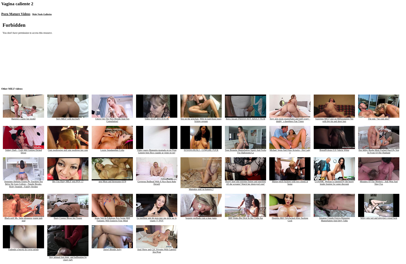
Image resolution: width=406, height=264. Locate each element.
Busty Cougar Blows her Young (68, 218)
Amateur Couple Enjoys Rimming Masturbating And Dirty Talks (334, 219)
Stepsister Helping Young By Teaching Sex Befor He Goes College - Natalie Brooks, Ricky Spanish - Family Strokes (23, 184)
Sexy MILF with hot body (68, 119)
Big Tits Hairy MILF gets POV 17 (67, 181)
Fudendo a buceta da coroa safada (23, 249)
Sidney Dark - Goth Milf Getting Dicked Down (23, 151)
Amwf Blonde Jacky (112, 249)
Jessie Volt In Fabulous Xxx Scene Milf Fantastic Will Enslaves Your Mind (112, 219)
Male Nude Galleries (42, 14)
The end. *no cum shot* (379, 119)
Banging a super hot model (23, 119)
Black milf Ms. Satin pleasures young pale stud (24, 219)
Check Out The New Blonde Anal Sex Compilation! (112, 120)
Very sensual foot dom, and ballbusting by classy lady (68, 258)
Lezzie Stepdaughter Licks (112, 150)
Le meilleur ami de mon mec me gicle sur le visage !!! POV (157, 219)
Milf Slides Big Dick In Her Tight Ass (245, 218)
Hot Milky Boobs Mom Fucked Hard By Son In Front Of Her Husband (379, 151)
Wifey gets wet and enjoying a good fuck (378, 218)
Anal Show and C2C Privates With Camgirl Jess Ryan (156, 250)
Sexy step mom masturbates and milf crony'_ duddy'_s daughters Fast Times (290, 120)
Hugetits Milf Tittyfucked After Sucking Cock (290, 219)
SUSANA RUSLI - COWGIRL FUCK (201, 150)
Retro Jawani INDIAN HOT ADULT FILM (245, 119)
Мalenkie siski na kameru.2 (201, 189)
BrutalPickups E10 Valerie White (334, 150)
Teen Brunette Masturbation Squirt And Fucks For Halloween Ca (245, 151)
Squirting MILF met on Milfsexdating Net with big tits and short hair (334, 120)
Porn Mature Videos (15, 14)
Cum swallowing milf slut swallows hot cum (68, 150)
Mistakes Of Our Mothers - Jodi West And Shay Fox (379, 182)
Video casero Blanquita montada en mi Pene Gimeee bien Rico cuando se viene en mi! (157, 151)
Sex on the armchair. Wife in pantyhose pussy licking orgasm (201, 120)
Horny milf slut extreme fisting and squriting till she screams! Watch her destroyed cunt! (245, 182)
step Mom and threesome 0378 (112, 181)
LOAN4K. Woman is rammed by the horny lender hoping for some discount (334, 182)
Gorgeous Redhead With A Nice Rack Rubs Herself (157, 182)
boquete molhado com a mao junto (201, 218)
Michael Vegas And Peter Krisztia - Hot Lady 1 (290, 151)
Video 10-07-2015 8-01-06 (157, 119)
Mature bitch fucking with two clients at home (290, 182)
